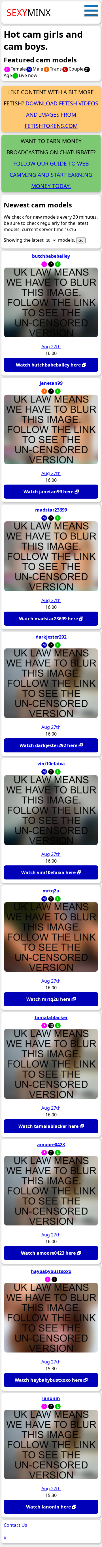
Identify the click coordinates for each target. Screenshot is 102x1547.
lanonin (51, 1398)
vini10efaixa (51, 764)
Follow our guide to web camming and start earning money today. (51, 175)
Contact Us (15, 1525)
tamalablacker (51, 1017)
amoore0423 (51, 1144)
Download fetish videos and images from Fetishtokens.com (62, 114)
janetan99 (51, 383)
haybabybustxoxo (51, 1271)
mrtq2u (51, 891)
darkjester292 (51, 637)
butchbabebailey (51, 256)
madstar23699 (51, 510)
